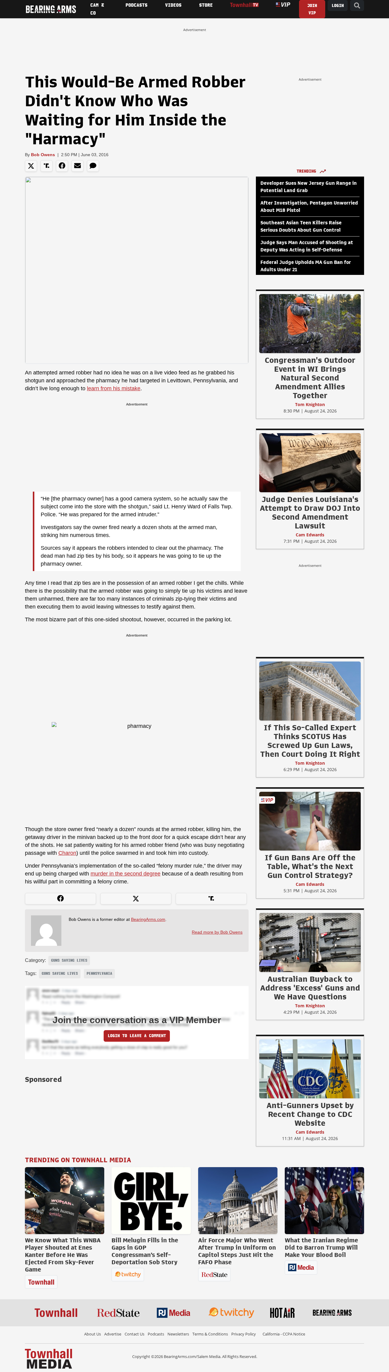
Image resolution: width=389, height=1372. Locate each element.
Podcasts (156, 1334)
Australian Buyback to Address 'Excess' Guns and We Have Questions (310, 988)
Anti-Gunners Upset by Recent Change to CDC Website (310, 1114)
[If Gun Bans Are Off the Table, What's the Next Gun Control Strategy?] (310, 821)
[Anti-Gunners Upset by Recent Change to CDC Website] (310, 1068)
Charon (67, 853)
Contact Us (134, 1334)
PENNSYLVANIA (99, 973)
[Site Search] (357, 5)
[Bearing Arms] (51, 9)
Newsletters (178, 1334)
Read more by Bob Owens (217, 932)
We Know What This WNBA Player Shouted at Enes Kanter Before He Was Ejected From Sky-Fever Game (63, 1254)
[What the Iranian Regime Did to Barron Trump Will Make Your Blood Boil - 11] (324, 1200)
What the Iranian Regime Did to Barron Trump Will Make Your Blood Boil (321, 1247)
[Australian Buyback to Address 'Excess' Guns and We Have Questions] (310, 942)
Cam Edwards (310, 535)
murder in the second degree (125, 874)
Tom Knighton (310, 404)
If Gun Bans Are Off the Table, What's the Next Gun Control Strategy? (310, 866)
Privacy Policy (243, 1334)
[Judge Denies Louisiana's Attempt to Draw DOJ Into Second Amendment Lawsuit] (310, 462)
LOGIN (338, 5)
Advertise (112, 1334)
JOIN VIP (312, 9)
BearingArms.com (148, 919)
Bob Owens (43, 154)
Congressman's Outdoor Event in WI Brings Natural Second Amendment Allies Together (310, 377)
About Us (92, 1334)
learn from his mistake (113, 388)
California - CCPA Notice (284, 1334)
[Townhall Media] (48, 1358)
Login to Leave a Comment (137, 1035)
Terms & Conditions (210, 1334)
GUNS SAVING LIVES (69, 960)
